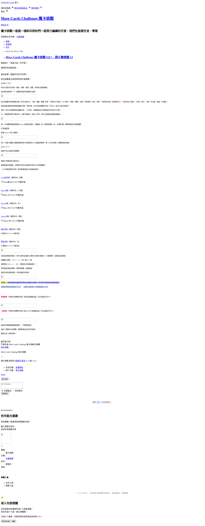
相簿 (7, 41)
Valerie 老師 (5, 216)
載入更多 (5, 379)
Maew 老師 (5, 190)
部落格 (8, 44)
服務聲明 (125, 493)
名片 (7, 47)
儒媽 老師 (4, 242)
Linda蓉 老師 (5, 177)
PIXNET (84, 493)
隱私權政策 (116, 493)
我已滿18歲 (6, 521)
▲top (3, 374)
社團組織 (20, 37)
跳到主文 (5, 25)
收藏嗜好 (19, 367)
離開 (13, 521)
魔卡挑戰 (5, 347)
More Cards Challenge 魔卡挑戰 (27, 18)
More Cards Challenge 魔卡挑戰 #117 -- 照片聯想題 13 (39, 57)
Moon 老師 (5, 203)
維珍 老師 (4, 229)
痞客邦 (18, 361)
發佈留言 (5, 393)
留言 (23, 361)
